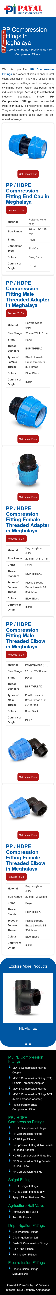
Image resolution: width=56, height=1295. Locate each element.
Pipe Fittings (38, 49)
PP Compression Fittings (27, 1133)
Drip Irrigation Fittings (25, 1232)
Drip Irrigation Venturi (25, 1237)
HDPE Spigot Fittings (25, 1186)
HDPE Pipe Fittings (24, 1139)
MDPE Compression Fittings (29, 1088)
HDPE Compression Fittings (29, 1128)
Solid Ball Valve (22, 1217)
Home (24, 49)
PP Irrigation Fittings (25, 1254)
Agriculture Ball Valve (25, 1211)
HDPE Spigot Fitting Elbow (29, 1191)
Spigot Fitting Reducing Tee (29, 1197)
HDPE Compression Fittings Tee (32, 1155)
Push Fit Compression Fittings (30, 1243)
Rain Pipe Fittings (23, 1249)
